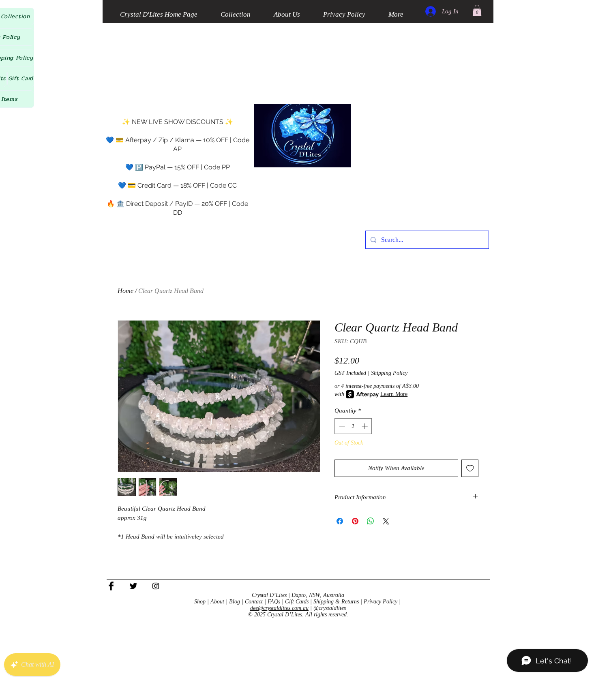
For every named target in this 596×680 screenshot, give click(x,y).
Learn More (393, 394)
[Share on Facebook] (340, 521)
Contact (254, 602)
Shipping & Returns (336, 602)
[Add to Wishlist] (470, 468)
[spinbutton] (353, 426)
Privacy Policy (380, 602)
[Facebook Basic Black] (111, 586)
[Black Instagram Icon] (155, 586)
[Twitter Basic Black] (133, 586)
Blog (234, 602)
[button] (477, 10)
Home (125, 290)
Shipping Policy (389, 373)
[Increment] (365, 426)
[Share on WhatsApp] (370, 521)
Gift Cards (297, 602)
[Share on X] (386, 521)
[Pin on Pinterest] (355, 521)
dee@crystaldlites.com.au (279, 608)
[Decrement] (341, 426)
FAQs (274, 602)
